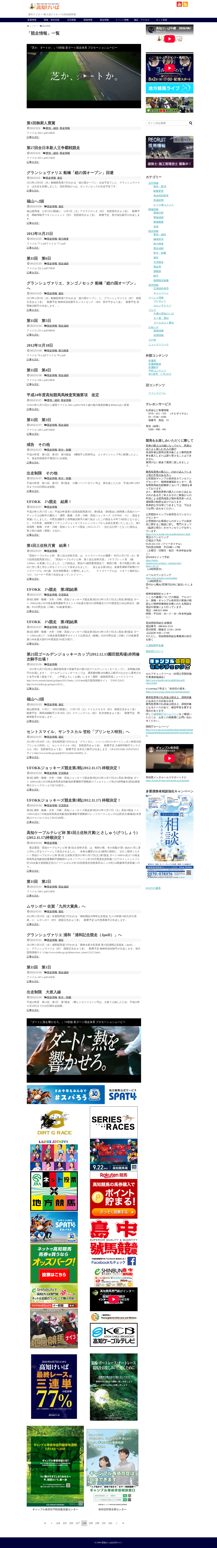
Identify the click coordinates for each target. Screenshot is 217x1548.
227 (78, 1523)
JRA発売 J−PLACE (159, 374)
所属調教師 (154, 364)
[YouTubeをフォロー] (179, 4)
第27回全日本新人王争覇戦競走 (53, 148)
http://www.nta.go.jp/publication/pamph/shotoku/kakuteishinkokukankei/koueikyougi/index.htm (169, 732)
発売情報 (153, 285)
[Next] (117, 1523)
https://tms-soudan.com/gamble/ (161, 578)
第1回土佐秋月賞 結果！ (49, 545)
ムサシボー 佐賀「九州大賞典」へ (56, 906)
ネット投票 (161, 20)
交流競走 (63, 594)
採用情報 (158, 335)
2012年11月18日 (40, 345)
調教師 (157, 271)
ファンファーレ (157, 393)
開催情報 (88, 20)
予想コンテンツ (157, 370)
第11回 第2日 (39, 881)
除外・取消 (159, 186)
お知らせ (153, 327)
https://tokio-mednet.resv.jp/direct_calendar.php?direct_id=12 (164, 563)
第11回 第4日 (39, 370)
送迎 (156, 226)
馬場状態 (158, 200)
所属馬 (152, 360)
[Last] (123, 1523)
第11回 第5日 (39, 321)
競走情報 (104, 20)
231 (104, 1523)
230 (97, 1523)
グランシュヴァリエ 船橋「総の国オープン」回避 (70, 173)
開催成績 (158, 217)
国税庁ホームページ (167, 714)
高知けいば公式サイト (112, 1542)
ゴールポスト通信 (163, 322)
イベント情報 (122, 20)
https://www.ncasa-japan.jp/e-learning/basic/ (168, 691)
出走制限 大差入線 (44, 992)
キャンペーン (161, 293)
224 (58, 1523)
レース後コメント (163, 204)
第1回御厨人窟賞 (41, 123)
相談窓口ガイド (155, 651)
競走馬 (157, 266)
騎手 (156, 276)
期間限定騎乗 (161, 280)
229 (91, 1523)
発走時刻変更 (161, 195)
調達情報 (158, 330)
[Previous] (52, 1523)
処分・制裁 (64, 449)
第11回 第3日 (39, 420)
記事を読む (33, 137)
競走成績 (63, 263)
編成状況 (158, 239)
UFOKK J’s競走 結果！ (49, 502)
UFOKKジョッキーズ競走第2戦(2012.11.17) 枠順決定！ (74, 768)
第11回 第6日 (39, 258)
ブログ (152, 310)
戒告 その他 (38, 445)
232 (110, 1523)
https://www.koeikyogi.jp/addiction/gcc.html (168, 534)
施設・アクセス (142, 20)
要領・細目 (52, 128)
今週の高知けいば (163, 313)
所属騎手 (153, 367)
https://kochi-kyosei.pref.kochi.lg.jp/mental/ (167, 780)
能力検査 (63, 238)
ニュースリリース (158, 344)
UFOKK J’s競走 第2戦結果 (52, 589)
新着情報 (32, 20)
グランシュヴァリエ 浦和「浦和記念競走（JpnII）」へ (74, 935)
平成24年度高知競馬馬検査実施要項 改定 (63, 395)
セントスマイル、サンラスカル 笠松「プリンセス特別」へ (78, 732)
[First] (45, 1523)
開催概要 (158, 222)
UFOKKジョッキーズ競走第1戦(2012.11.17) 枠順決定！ (74, 800)
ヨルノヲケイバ (162, 305)
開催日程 (158, 212)
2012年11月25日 (40, 234)
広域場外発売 (161, 288)
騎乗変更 (158, 191)
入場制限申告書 (155, 645)
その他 (152, 340)
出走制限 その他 (42, 473)
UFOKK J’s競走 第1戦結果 (52, 622)
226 (71, 1523)
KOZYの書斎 (153, 888)
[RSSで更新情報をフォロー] (185, 4)
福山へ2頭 (35, 201)
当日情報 (71, 20)
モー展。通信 (161, 318)
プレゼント (159, 301)
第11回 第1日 (39, 967)
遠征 (59, 177)
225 (65, 1523)
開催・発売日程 (52, 20)
